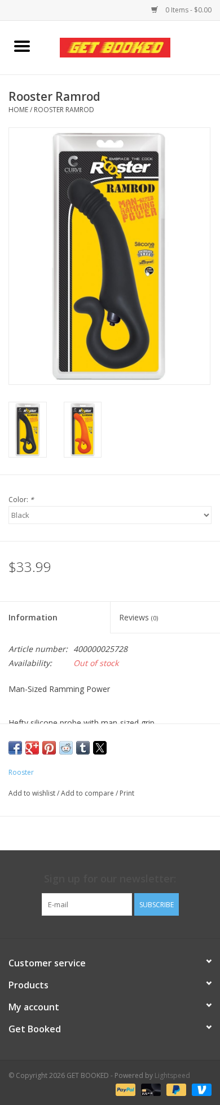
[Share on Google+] (32, 748)
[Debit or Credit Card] (149, 1089)
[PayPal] (124, 1089)
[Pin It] (49, 748)
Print (127, 793)
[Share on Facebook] (15, 748)
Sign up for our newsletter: (110, 879)
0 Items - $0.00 (188, 10)
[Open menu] (22, 45)
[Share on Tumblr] (83, 748)
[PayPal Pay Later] (175, 1089)
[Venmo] (200, 1089)
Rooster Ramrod (64, 109)
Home (18, 109)
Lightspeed (172, 1075)
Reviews (138, 617)
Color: (21, 499)
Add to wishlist (32, 793)
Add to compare (88, 793)
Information (33, 617)
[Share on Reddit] (66, 748)
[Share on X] (100, 748)
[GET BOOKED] (132, 46)
